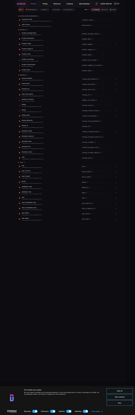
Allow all (119, 391)
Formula (56, 9)
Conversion (68, 9)
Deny (119, 403)
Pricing (45, 4)
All (21, 9)
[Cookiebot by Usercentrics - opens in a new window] (12, 411)
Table (114, 9)
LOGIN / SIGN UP (106, 4)
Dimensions (32, 9)
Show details (95, 411)
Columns (97, 9)
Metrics (45, 9)
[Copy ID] (93, 20)
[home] (21, 4)
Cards (106, 9)
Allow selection (120, 397)
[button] (33, 3)
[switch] (52, 411)
